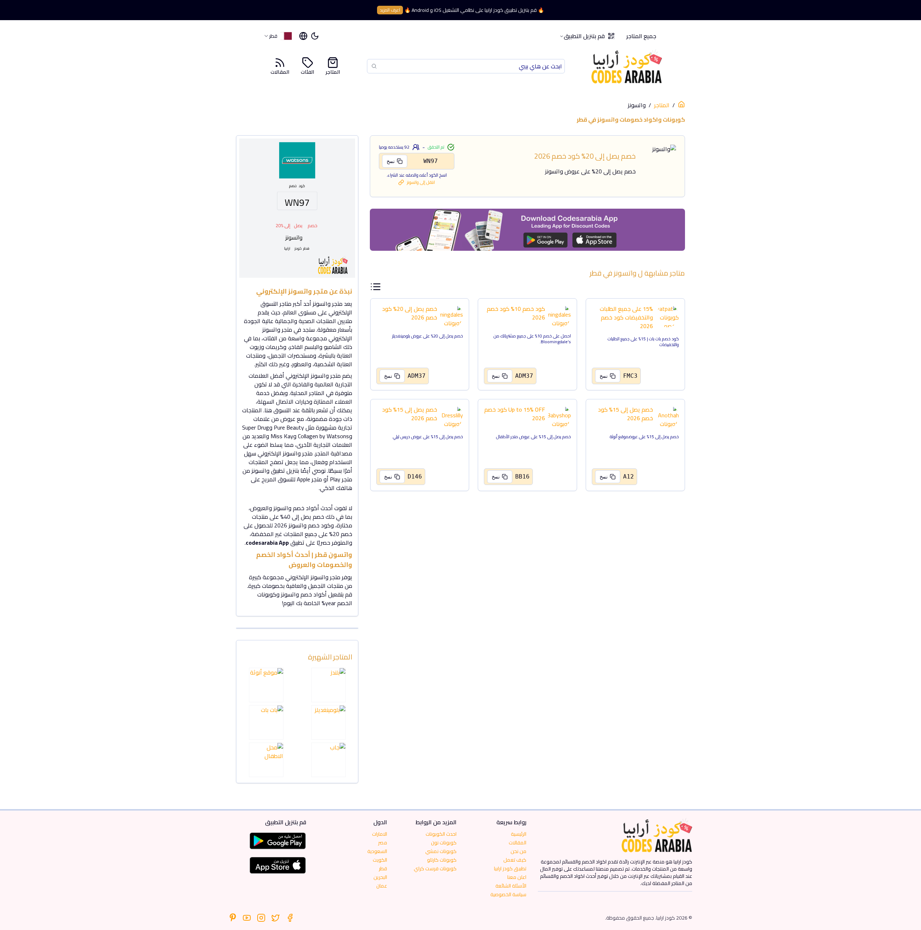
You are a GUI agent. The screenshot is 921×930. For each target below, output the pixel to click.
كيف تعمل (514, 860)
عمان (381, 885)
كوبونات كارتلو (442, 860)
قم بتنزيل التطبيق (584, 36)
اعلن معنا (516, 877)
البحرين (380, 877)
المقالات (280, 71)
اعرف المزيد (390, 10)
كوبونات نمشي (441, 851)
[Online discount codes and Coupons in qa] (681, 104)
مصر (382, 842)
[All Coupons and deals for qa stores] (527, 230)
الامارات (379, 834)
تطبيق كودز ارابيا (510, 868)
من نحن (518, 851)
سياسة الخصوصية (508, 894)
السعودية (377, 851)
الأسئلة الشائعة (510, 885)
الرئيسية (518, 834)
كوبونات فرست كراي (435, 868)
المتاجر (333, 71)
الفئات (307, 71)
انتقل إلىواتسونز (421, 182)
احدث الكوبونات (441, 834)
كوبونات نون (444, 842)
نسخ (391, 161)
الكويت (380, 860)
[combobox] (277, 36)
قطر (383, 868)
